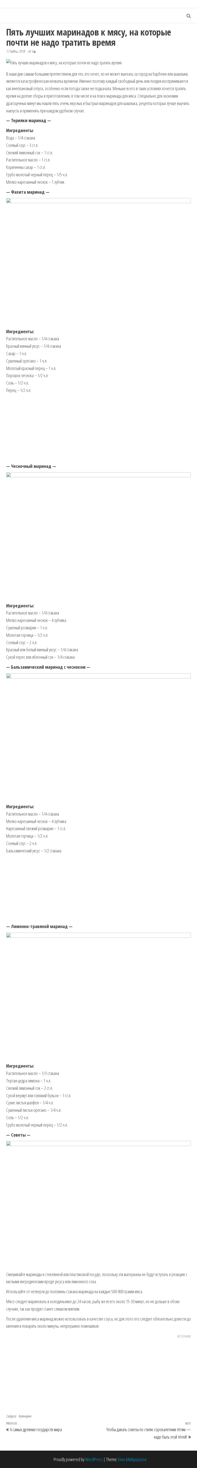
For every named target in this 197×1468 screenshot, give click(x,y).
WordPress (94, 1459)
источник (184, 1336)
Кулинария (24, 1416)
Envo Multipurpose (132, 1459)
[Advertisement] (98, 428)
